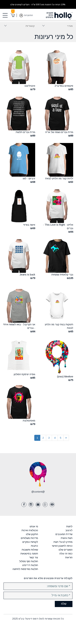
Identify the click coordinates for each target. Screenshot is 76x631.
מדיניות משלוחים (29, 538)
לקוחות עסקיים (30, 541)
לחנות (69, 526)
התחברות (28, 15)
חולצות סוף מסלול (28, 561)
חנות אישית (66, 538)
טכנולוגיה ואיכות (30, 530)
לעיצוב (68, 530)
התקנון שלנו (32, 534)
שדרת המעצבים (63, 534)
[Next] (66, 438)
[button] (43, 25)
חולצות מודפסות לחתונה (25, 569)
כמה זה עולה (65, 553)
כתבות (34, 545)
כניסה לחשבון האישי (62, 545)
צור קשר (33, 557)
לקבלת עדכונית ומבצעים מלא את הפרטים (48, 578)
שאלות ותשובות (30, 549)
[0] (13, 15)
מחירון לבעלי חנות (63, 541)
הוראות (68, 557)
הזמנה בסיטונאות (29, 553)
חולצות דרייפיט (30, 565)
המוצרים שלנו (65, 549)
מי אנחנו (34, 526)
